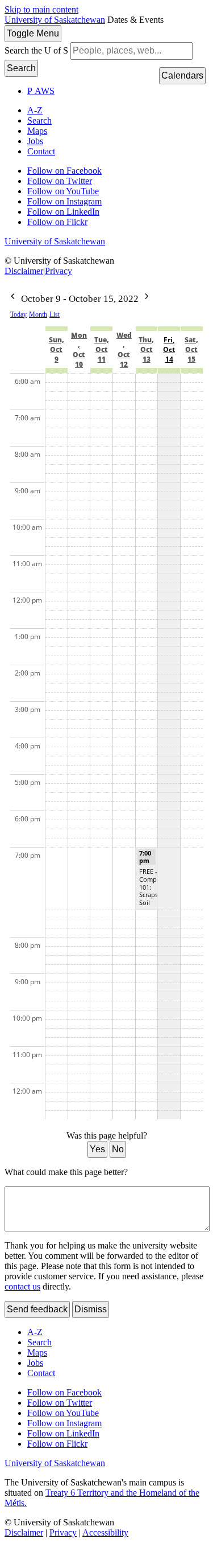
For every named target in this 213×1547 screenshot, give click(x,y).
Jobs (35, 141)
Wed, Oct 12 (124, 349)
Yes (97, 1149)
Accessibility (105, 1532)
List (54, 314)
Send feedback (37, 1309)
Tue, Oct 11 (101, 349)
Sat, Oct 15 (191, 349)
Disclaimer (24, 271)
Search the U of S (36, 50)
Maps (37, 131)
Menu (33, 33)
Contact (41, 151)
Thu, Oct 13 (146, 349)
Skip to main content (41, 9)
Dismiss (90, 1309)
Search (21, 68)
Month (38, 314)
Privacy (58, 271)
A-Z (35, 110)
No (118, 1149)
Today (18, 314)
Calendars (182, 75)
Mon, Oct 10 (79, 349)
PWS (41, 91)
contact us (22, 1286)
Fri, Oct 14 (169, 349)
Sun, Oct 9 (56, 349)
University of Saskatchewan (55, 19)
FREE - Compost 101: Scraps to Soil (152, 887)
